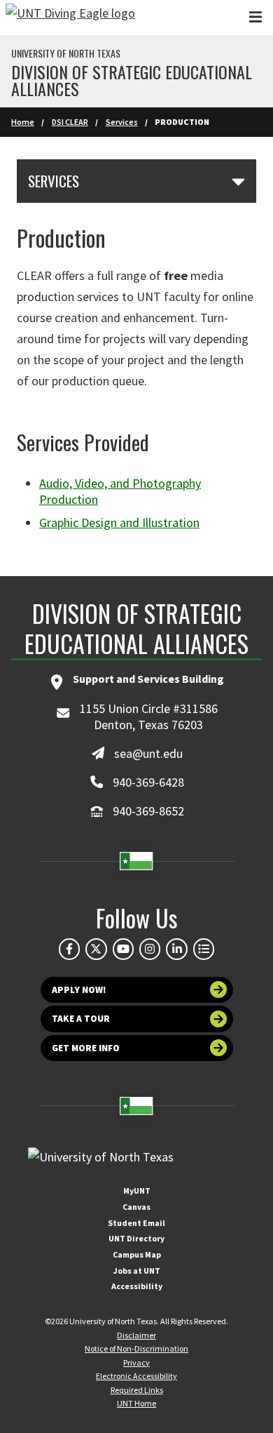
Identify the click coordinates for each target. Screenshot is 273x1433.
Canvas (136, 1206)
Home (22, 121)
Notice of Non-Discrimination (136, 1348)
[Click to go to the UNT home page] (70, 18)
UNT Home (136, 1403)
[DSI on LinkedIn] (176, 948)
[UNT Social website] (203, 948)
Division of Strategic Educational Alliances (131, 80)
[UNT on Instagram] (149, 948)
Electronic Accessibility (136, 1376)
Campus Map (137, 1254)
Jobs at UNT (136, 1270)
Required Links (137, 1390)
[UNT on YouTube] (123, 948)
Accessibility (136, 1286)
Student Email (136, 1223)
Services (122, 121)
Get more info (86, 1048)
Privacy (136, 1362)
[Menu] (255, 17)
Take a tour (81, 1019)
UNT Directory (136, 1238)
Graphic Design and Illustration (119, 522)
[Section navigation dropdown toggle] (238, 181)
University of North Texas (65, 53)
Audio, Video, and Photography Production (120, 491)
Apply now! (79, 990)
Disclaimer (136, 1335)
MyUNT (136, 1190)
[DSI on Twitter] (95, 948)
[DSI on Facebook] (69, 948)
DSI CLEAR (70, 121)
